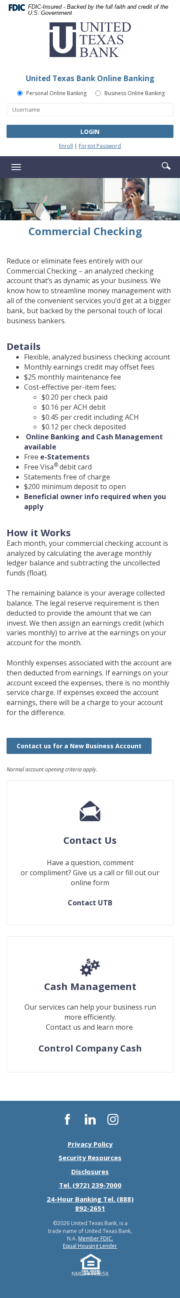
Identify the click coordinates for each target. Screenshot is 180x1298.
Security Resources (90, 1157)
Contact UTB (90, 903)
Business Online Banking (134, 93)
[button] (166, 165)
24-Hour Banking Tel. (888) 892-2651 (90, 1203)
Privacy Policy (90, 1144)
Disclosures (90, 1171)
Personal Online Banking (56, 93)
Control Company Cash (90, 1048)
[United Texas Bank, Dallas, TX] (90, 43)
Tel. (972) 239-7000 (90, 1185)
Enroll (66, 146)
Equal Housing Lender (90, 1246)
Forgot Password (100, 146)
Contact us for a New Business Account (84, 745)
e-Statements (65, 457)
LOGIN (90, 131)
